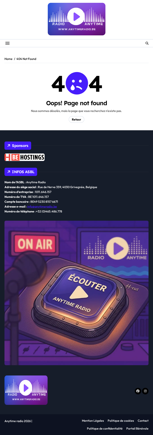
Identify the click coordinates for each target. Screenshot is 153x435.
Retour (76, 119)
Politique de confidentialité (105, 428)
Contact (143, 420)
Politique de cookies (121, 420)
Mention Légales (93, 420)
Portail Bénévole (137, 428)
